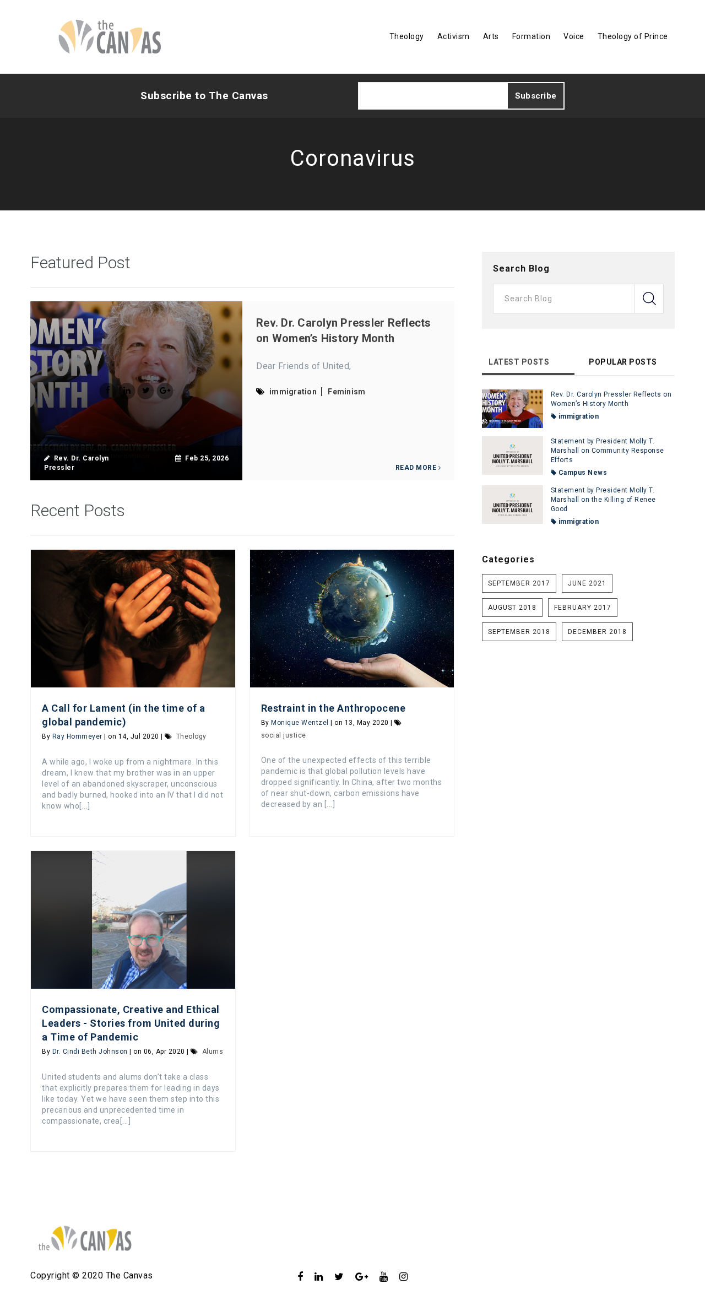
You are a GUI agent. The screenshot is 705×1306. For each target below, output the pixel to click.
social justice (283, 735)
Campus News (581, 472)
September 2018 (519, 632)
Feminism (346, 391)
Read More (416, 468)
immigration (293, 391)
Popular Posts (623, 361)
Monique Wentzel (300, 723)
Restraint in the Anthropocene (333, 708)
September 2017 (519, 583)
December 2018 (597, 632)
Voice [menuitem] (573, 36)
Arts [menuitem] (491, 36)
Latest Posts (519, 361)
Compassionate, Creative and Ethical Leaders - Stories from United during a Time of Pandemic (131, 1023)
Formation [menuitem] (531, 36)
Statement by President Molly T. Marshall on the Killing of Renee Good (603, 499)
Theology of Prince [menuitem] (633, 36)
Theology (191, 736)
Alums (213, 1051)
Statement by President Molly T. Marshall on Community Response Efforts (607, 450)
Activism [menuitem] (453, 36)
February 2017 (582, 607)
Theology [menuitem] (406, 36)
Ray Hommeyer (77, 736)
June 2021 (587, 583)
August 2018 (512, 607)
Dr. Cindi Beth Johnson (90, 1051)
